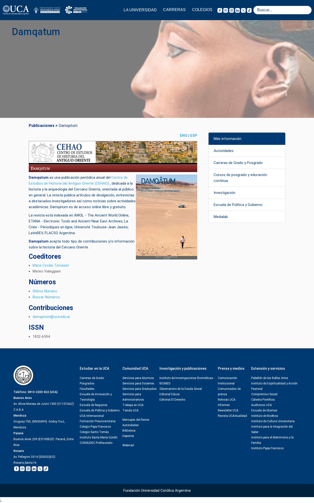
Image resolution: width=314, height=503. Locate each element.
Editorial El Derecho (172, 399)
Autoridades (224, 151)
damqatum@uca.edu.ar (51, 316)
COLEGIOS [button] (202, 10)
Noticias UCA (227, 399)
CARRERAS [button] (174, 10)
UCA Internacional (92, 416)
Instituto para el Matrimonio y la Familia (272, 440)
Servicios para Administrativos (133, 397)
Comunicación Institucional (227, 380)
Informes (224, 405)
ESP (193, 135)
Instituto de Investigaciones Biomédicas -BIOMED (187, 380)
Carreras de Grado (92, 378)
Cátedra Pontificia (263, 399)
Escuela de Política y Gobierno (238, 205)
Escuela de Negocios (93, 405)
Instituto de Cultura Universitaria (273, 421)
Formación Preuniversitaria (98, 421)
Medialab (221, 217)
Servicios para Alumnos (138, 378)
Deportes (128, 436)
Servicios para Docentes (138, 383)
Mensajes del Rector (135, 419)
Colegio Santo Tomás (94, 432)
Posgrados (87, 383)
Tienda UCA (130, 410)
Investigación (224, 192)
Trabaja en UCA (133, 405)
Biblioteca (128, 430)
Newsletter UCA (228, 410)
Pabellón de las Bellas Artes (269, 378)
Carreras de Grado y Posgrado (238, 163)
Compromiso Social (264, 394)
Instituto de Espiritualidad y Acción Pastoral (274, 386)
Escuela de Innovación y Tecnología (96, 397)
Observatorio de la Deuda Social (180, 389)
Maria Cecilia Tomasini (51, 265)
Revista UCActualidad (232, 416)
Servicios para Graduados (139, 389)
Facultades (87, 389)
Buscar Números (46, 297)
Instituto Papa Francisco (267, 448)
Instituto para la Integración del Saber (272, 429)
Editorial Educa (169, 394)
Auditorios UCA (261, 405)
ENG (183, 135)
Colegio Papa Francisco (95, 426)
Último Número (45, 291)
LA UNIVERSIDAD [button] (140, 10)
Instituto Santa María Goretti (99, 437)
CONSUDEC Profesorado (96, 443)
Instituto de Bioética (264, 416)
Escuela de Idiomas (264, 410)
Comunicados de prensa (229, 391)
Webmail (128, 445)
